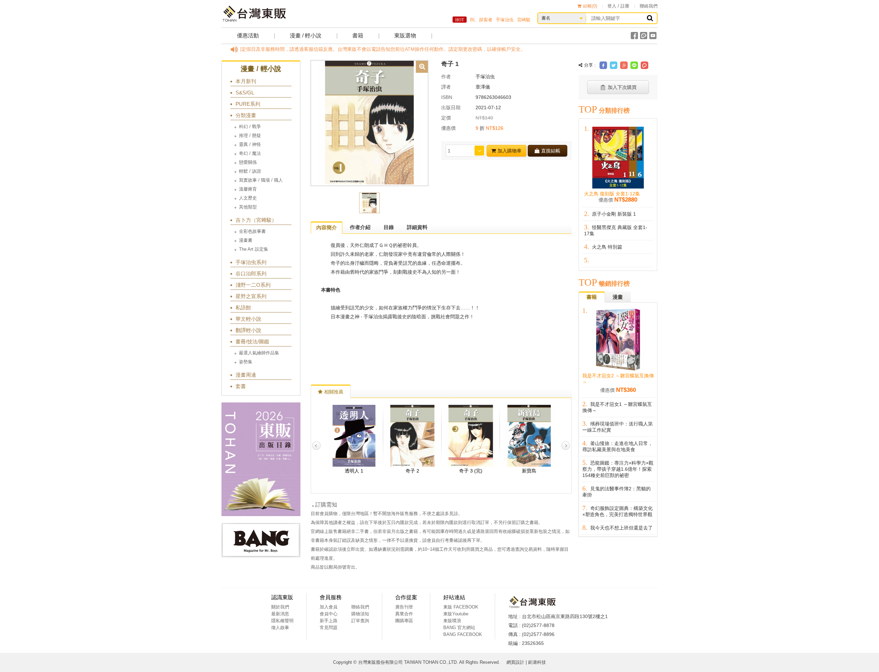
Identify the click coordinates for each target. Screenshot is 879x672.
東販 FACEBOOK (460, 607)
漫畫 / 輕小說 (305, 35)
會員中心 (329, 613)
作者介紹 (360, 227)
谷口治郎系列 (251, 273)
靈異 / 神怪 (250, 144)
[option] (369, 122)
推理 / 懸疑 (250, 135)
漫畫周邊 (246, 375)
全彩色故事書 (252, 231)
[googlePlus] (624, 65)
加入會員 (329, 607)
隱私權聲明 (282, 620)
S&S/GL (245, 92)
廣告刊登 (404, 607)
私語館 (243, 307)
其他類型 (248, 206)
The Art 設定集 (253, 249)
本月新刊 (246, 81)
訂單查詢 (360, 620)
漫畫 (618, 297)
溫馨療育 (248, 189)
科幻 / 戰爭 (250, 126)
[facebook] (634, 35)
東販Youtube (455, 613)
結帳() (590, 6)
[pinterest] (644, 65)
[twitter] (613, 65)
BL (473, 19)
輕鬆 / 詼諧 (250, 171)
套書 (241, 386)
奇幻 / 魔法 (250, 153)
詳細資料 (417, 227)
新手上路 (329, 620)
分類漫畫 (246, 115)
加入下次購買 (622, 87)
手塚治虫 (505, 19)
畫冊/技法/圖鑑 (252, 341)
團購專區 (404, 620)
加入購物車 (510, 150)
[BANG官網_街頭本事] (260, 540)
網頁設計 (515, 662)
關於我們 (280, 607)
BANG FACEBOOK (462, 634)
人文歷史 (248, 198)
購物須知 (360, 613)
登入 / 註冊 (618, 6)
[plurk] (643, 35)
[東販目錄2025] (260, 459)
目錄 (389, 227)
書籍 (357, 35)
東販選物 (405, 35)
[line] (634, 65)
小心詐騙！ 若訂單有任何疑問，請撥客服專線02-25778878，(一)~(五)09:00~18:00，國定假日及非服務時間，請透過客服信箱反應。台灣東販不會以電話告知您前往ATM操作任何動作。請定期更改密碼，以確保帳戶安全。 (258, 49)
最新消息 (280, 613)
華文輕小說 (248, 319)
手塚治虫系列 (251, 262)
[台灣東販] (254, 13)
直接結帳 (550, 150)
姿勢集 (245, 361)
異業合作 (404, 613)
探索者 (485, 19)
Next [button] (565, 445)
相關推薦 (333, 392)
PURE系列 (248, 104)
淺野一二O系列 (253, 285)
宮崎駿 (523, 19)
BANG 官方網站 (459, 627)
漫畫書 (245, 240)
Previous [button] (316, 445)
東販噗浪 (452, 620)
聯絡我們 (649, 6)
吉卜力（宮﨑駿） (256, 220)
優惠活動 (248, 35)
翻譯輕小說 (248, 330)
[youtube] (653, 35)
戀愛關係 (248, 162)
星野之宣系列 (251, 296)
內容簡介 (326, 227)
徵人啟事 (280, 627)
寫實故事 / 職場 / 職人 (261, 180)
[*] (369, 122)
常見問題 (329, 627)
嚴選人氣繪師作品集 (259, 352)
